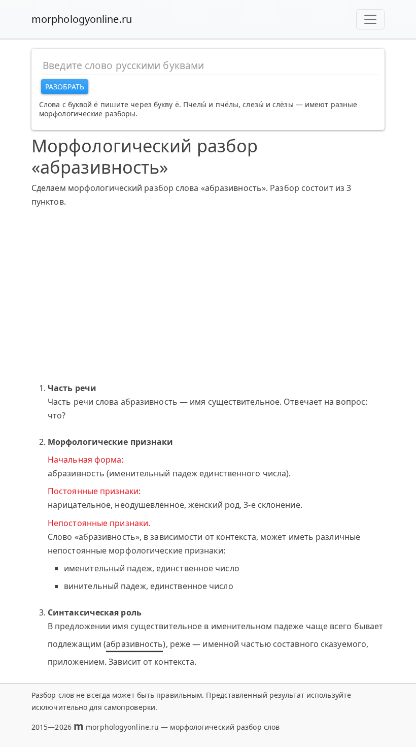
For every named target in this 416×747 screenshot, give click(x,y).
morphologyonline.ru (81, 19)
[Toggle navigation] (370, 19)
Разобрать (64, 86)
